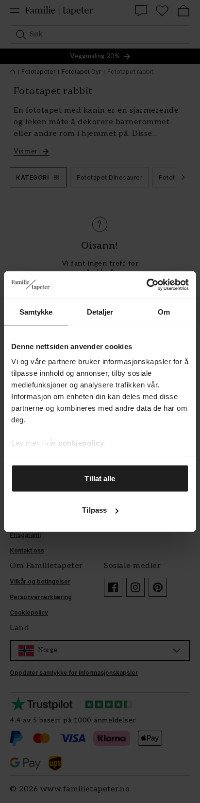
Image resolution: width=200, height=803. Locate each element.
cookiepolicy (81, 443)
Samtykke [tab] (36, 311)
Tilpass (94, 510)
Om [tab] (164, 311)
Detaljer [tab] (100, 311)
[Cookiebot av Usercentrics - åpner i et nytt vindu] (146, 285)
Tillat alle (99, 478)
